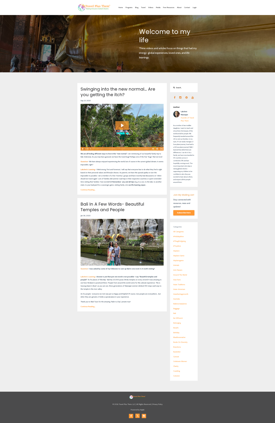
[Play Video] (82, 149)
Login (195, 7)
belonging (177, 323)
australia (176, 299)
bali (174, 313)
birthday (176, 333)
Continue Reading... (88, 190)
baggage (176, 309)
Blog (136, 7)
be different (178, 318)
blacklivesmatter (179, 337)
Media (158, 7)
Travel (143, 7)
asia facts (177, 280)
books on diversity (180, 342)
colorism (176, 376)
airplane (176, 251)
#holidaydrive (178, 236)
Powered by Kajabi (137, 410)
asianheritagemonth (180, 294)
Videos (150, 7)
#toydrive (177, 246)
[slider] (120, 149)
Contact (187, 7)
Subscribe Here (184, 213)
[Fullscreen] (161, 149)
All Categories (178, 232)
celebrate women (180, 361)
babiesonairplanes (180, 304)
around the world (180, 275)
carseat (176, 357)
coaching (176, 371)
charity (175, 366)
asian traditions (179, 285)
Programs (128, 7)
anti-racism (177, 270)
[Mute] (153, 149)
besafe (176, 328)
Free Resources (168, 7)
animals (176, 265)
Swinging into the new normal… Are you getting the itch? (118, 92)
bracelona (177, 347)
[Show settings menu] (157, 149)
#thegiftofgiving (179, 241)
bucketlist (176, 352)
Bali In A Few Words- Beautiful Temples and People (112, 207)
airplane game (178, 256)
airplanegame (178, 260)
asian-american (179, 289)
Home (120, 7)
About (179, 7)
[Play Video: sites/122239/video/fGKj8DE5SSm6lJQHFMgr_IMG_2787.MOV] (122, 125)
